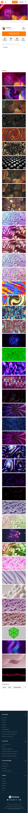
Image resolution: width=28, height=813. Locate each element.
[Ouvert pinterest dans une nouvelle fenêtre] (13, 809)
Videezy (3, 732)
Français (4, 798)
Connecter (21, 2)
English (3, 788)
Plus (3, 800)
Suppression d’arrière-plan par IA (9, 744)
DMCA (3, 756)
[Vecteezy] (2, 2)
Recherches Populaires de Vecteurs (9, 761)
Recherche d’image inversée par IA (9, 741)
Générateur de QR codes (7, 746)
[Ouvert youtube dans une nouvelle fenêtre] (19, 809)
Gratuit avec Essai (14, 33)
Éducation (4, 737)
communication (17, 697)
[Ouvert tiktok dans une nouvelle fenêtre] (15, 809)
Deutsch (4, 795)
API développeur (5, 739)
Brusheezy (4, 727)
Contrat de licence (6, 754)
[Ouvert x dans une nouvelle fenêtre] (17, 809)
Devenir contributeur (6, 780)
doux (9, 697)
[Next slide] (23, 697)
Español (4, 791)
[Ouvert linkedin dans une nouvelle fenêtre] (11, 809)
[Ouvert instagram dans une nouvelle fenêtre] (9, 809)
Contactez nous (5, 776)
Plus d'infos (5, 46)
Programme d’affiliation (7, 759)
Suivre (23, 29)
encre (4, 697)
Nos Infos (4, 778)
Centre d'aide (5, 773)
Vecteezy (4, 730)
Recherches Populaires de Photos (9, 763)
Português (4, 793)
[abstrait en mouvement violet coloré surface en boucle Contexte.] (13, 378)
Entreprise (4, 734)
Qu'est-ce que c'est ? (15, 44)
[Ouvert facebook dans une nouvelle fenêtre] (7, 809)
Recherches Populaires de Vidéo (9, 766)
